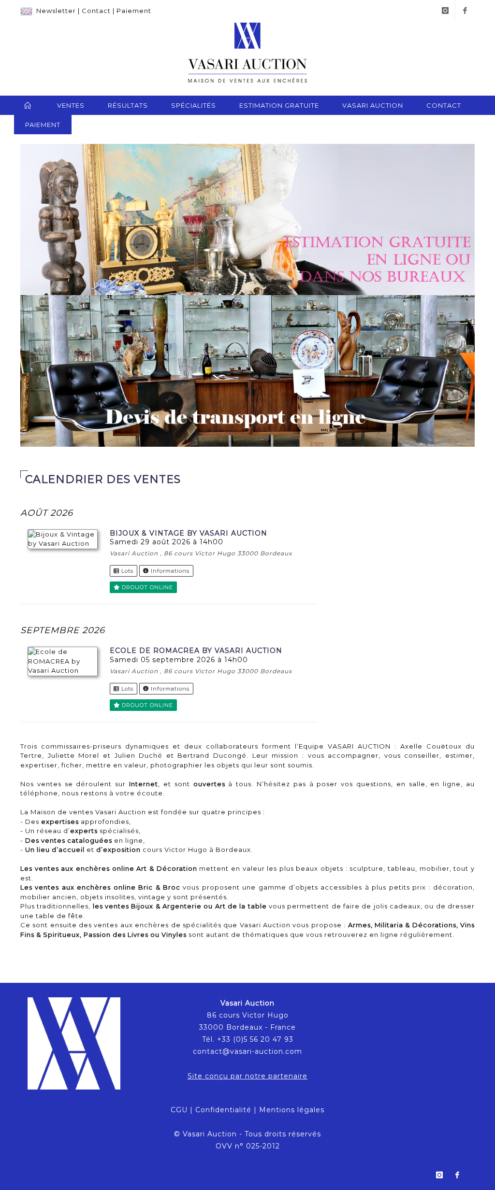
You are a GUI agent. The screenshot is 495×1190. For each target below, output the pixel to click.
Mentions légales (291, 1109)
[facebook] (465, 10)
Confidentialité (223, 1109)
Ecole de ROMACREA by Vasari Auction (196, 650)
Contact (96, 10)
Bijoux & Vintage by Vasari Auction (188, 533)
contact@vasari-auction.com (247, 1051)
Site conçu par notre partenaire (247, 1076)
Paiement (133, 10)
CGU (179, 1109)
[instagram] (445, 10)
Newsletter (56, 10)
